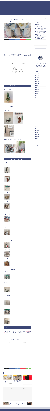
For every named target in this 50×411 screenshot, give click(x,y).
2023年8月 (37, 99)
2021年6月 (37, 138)
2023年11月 (37, 95)
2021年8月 (37, 134)
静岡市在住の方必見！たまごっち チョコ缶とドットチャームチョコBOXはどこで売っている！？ (41, 25)
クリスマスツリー (15, 67)
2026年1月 (37, 73)
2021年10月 (37, 130)
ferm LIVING (14, 72)
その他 (37, 145)
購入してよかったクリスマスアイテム (17, 71)
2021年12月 (37, 126)
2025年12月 (37, 75)
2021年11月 (37, 128)
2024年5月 (37, 89)
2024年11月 (37, 85)
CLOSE (23, 63)
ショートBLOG (38, 147)
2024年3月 (37, 91)
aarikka (14, 73)
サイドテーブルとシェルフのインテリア (18, 69)
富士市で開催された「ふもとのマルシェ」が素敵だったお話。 (41, 38)
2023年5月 (37, 103)
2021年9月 (37, 132)
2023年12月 (37, 93)
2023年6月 (37, 101)
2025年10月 (37, 77)
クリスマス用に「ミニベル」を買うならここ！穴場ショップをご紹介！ (41, 29)
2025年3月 (37, 83)
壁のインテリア (15, 68)
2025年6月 (37, 81)
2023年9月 (37, 97)
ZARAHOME (14, 74)
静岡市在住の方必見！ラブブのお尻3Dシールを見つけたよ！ (40, 35)
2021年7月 (37, 136)
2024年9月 (37, 87)
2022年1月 (37, 124)
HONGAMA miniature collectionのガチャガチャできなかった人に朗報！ (41, 32)
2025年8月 (37, 79)
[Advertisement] (25, 9)
